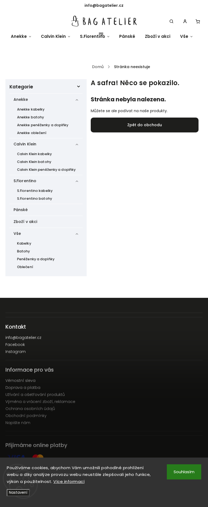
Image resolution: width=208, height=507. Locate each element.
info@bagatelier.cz (23, 337)
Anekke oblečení (32, 133)
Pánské (21, 209)
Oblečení (25, 267)
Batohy (23, 251)
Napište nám (17, 422)
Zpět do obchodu (144, 125)
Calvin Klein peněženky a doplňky (46, 169)
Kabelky (24, 243)
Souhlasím (184, 472)
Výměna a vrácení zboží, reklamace (40, 401)
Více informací (68, 481)
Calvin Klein (25, 144)
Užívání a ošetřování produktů (35, 394)
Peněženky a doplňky (35, 259)
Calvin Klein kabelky (34, 154)
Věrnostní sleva (20, 380)
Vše (17, 233)
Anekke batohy (30, 117)
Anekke (21, 99)
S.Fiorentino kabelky (35, 190)
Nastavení (18, 492)
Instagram (15, 351)
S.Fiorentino (25, 181)
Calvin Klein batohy (34, 161)
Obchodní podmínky (26, 415)
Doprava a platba (22, 387)
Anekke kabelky (30, 109)
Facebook (15, 344)
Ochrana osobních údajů (30, 408)
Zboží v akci (25, 221)
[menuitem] (23, 36)
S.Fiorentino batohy (34, 198)
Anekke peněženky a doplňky (43, 125)
